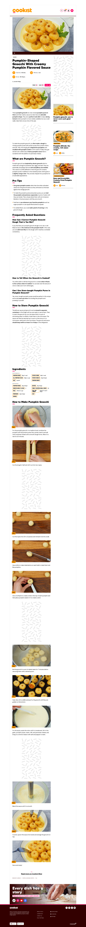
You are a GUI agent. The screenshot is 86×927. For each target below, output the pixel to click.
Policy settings (40, 917)
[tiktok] (14, 900)
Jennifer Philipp (17, 81)
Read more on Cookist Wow (31, 874)
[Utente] (68, 10)
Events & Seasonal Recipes (28, 878)
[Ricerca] (61, 10)
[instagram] (17, 900)
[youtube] (21, 900)
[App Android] (20, 924)
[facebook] (25, 900)
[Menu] (72, 10)
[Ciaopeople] (73, 924)
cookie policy (40, 913)
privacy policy (40, 911)
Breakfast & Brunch (16, 878)
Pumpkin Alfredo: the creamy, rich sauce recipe (61, 148)
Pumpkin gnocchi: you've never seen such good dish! (63, 119)
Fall (36, 878)
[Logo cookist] (22, 10)
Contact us (39, 915)
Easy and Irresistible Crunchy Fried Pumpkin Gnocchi (62, 180)
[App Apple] (13, 924)
